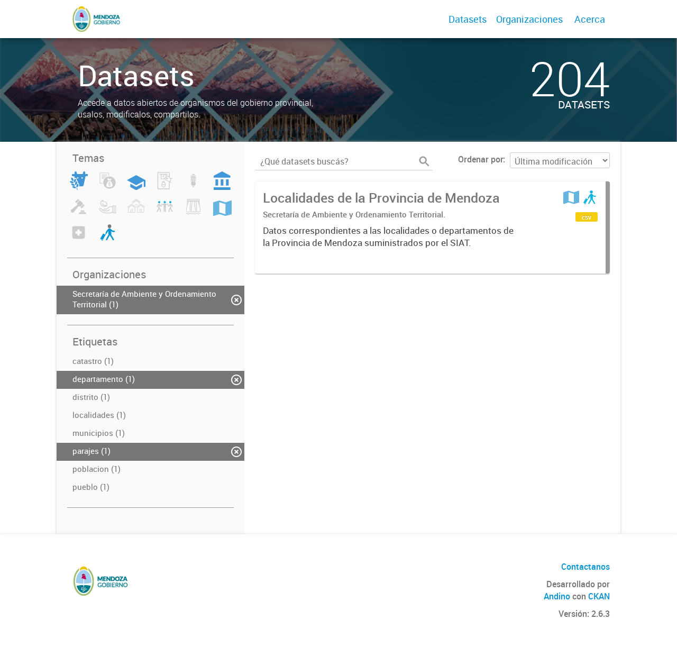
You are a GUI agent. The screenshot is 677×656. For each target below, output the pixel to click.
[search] (424, 161)
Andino (557, 596)
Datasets (468, 19)
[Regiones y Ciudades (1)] (222, 212)
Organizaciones (529, 19)
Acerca (589, 19)
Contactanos (585, 566)
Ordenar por (480, 159)
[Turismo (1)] (107, 238)
